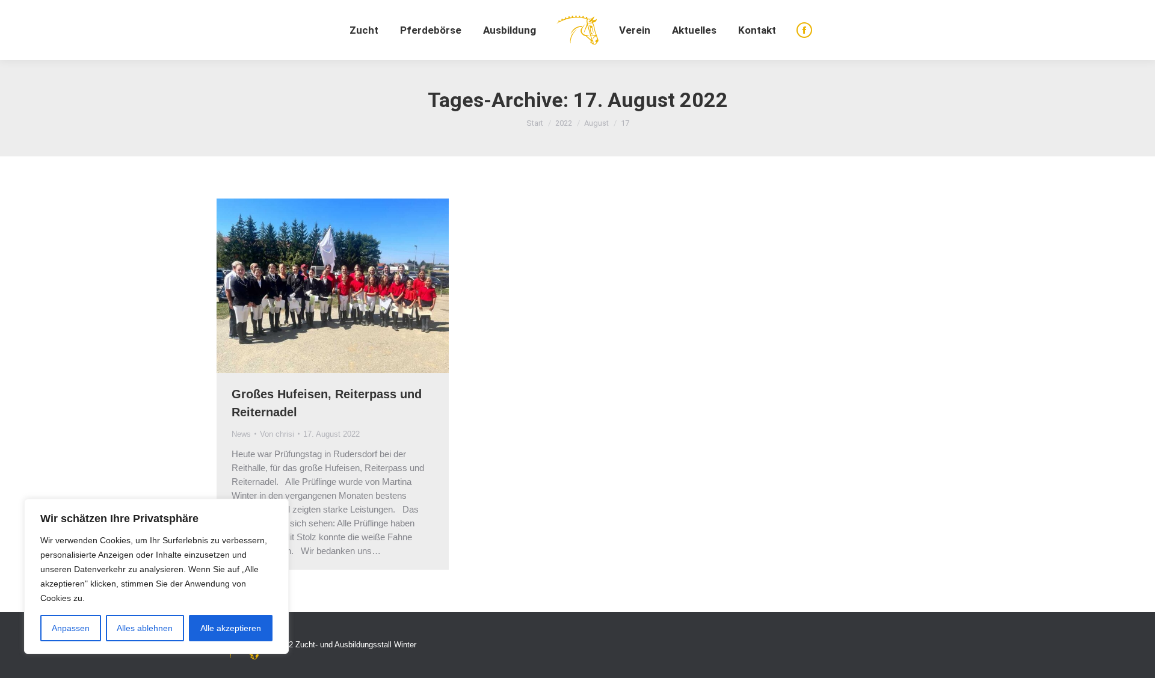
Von (277, 434)
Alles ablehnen (145, 628)
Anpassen (71, 628)
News (241, 434)
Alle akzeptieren (230, 628)
